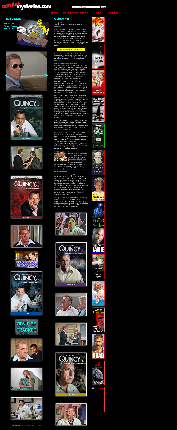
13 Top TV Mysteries (11, 29)
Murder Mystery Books (76, 12)
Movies (98, 12)
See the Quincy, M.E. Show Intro (71, 49)
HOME (54, 12)
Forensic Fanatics (10, 26)
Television (112, 12)
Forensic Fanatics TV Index (31, 425)
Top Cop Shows (9, 23)
